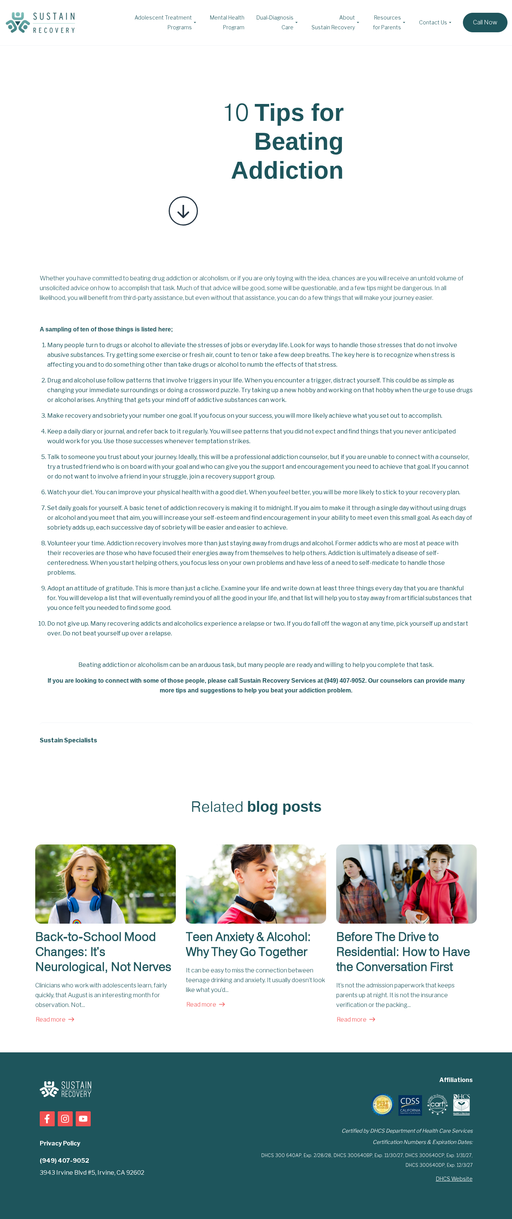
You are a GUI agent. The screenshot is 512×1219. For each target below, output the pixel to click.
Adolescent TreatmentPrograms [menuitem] (163, 22)
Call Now (485, 22)
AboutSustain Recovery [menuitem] (333, 22)
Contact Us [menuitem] (433, 22)
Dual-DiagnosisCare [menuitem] (274, 22)
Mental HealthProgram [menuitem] (227, 22)
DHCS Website (454, 1178)
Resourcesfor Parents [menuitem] (387, 22)
